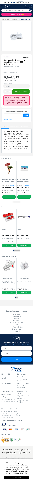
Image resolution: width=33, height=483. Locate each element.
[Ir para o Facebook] (5, 424)
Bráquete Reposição (25, 19)
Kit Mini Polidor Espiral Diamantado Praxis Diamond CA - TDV (9, 180)
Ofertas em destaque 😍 (16, 14)
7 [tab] (19, 202)
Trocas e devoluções (8, 399)
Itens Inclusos (24, 126)
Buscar (26, 115)
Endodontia (16, 331)
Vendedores (21, 377)
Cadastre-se (5, 381)
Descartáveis (16, 329)
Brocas (16, 318)
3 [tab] (15, 202)
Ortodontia (14, 19)
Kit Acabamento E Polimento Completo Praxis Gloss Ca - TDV (23, 180)
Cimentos (16, 320)
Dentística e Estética (16, 327)
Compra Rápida (9, 197)
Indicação (5, 127)
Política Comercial (23, 383)
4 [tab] (16, 202)
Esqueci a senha (6, 383)
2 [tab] (14, 202)
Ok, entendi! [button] (17, 478)
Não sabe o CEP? (8, 119)
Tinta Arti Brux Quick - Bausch (9, 228)
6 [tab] (18, 202)
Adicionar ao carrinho (21, 92)
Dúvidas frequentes (8, 402)
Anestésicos (16, 314)
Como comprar (6, 394)
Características (14, 126)
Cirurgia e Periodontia (16, 322)
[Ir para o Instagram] (2, 424)
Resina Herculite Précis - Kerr (24, 228)
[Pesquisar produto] (30, 10)
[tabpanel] (9, 180)
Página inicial (5, 19)
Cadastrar (16, 359)
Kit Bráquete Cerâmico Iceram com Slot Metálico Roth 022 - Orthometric (8, 277)
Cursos (16, 324)
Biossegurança (16, 316)
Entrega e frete (6, 397)
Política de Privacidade (21, 386)
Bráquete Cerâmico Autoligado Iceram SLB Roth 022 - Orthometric (24, 277)
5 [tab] (17, 202)
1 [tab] (13, 202)
